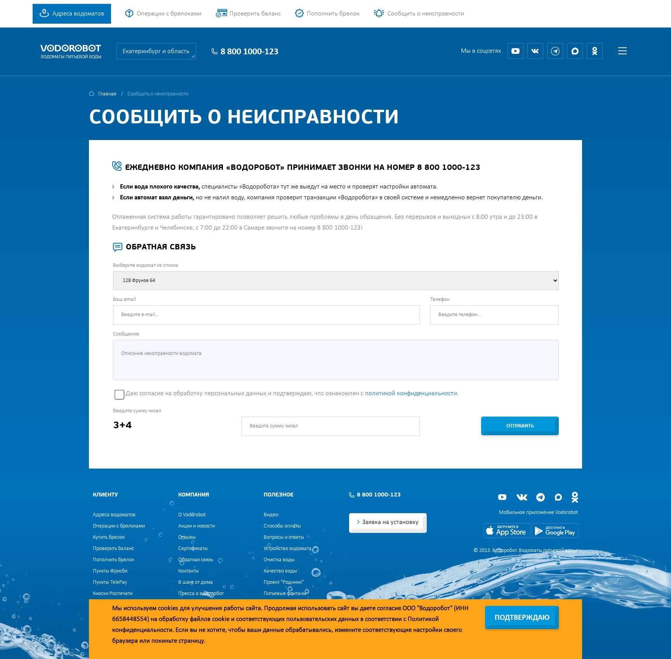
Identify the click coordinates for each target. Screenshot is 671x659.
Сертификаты (193, 549)
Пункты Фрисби (110, 571)
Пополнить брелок (333, 13)
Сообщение (126, 334)
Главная (107, 94)
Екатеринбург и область (156, 51)
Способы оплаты (282, 526)
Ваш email (124, 300)
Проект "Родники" (284, 582)
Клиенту (105, 495)
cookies (168, 608)
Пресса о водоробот (201, 594)
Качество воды (280, 571)
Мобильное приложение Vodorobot (538, 512)
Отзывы (187, 537)
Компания (193, 495)
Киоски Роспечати (112, 594)
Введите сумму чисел (137, 411)
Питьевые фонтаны (285, 594)
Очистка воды (279, 560)
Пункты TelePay (110, 582)
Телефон (439, 300)
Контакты (188, 571)
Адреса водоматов (78, 13)
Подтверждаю (522, 618)
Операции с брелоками (169, 13)
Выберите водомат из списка (145, 265)
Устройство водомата (287, 549)
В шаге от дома (195, 582)
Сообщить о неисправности (426, 13)
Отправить (520, 426)
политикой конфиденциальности (411, 393)
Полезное (279, 495)
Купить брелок (109, 537)
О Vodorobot (192, 515)
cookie (220, 619)
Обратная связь (195, 560)
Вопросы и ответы (284, 537)
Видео (271, 515)
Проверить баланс (255, 13)
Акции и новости (196, 526)
